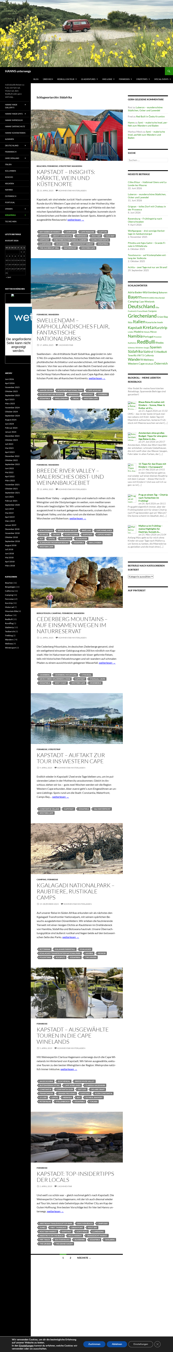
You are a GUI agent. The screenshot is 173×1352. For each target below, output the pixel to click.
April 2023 (10, 452)
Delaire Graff (98, 1089)
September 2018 (12, 541)
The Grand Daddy (64, 1244)
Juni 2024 (9, 423)
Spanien (156, 347)
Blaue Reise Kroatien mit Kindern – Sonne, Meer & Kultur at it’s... (152, 405)
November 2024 (12, 407)
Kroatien (9, 183)
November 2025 (12, 387)
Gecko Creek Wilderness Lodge (55, 679)
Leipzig (54, 1097)
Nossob (102, 953)
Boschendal (64, 1081)
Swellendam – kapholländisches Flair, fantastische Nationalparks (73, 329)
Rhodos (159, 342)
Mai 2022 (9, 472)
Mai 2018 (9, 557)
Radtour (9, 615)
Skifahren (139, 347)
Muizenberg (62, 244)
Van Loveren (95, 543)
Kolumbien (10, 171)
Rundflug (9, 623)
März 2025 (10, 403)
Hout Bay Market (48, 1231)
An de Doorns (46, 1081)
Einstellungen (26, 1345)
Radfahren (132, 343)
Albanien (9, 139)
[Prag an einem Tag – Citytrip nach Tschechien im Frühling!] (132, 497)
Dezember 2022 (12, 456)
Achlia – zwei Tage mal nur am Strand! (147, 267)
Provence (158, 337)
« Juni (8, 277)
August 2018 (10, 545)
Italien (139, 321)
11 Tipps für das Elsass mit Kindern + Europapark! (152, 465)
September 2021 (12, 492)
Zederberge (95, 683)
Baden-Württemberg (146, 292)
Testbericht (10, 631)
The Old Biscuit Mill (49, 248)
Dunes (43, 1227)
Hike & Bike (107, 79)
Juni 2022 (9, 468)
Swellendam (61, 398)
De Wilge (44, 534)
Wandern (76, 166)
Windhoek (149, 364)
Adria (131, 292)
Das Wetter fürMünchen (19, 300)
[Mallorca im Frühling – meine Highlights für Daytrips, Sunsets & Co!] (132, 528)
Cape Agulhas (94, 390)
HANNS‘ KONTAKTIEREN (15, 133)
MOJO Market (75, 1235)
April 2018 (10, 561)
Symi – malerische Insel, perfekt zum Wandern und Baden (148, 124)
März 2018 (10, 565)
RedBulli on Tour (65, 79)
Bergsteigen (44, 613)
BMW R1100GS (148, 298)
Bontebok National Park (70, 390)
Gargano (152, 311)
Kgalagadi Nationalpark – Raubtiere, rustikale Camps (76, 891)
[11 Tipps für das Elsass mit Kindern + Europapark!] (132, 467)
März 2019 (10, 521)
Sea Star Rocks (62, 1240)
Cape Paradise (87, 232)
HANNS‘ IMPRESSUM (14, 120)
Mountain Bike (11, 611)
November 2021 (12, 484)
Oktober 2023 (11, 440)
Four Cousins (71, 534)
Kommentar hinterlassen (72, 190)
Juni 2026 (9, 379)
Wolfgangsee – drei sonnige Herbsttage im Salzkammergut (146, 232)
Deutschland (141, 306)
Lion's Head (82, 1231)
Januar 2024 (10, 432)
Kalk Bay (110, 236)
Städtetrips (141, 79)
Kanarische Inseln (154, 322)
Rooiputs (60, 957)
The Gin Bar (45, 1244)
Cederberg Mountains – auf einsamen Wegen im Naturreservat (72, 625)
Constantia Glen (64, 1089)
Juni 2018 (9, 553)
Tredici (75, 398)
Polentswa (45, 957)
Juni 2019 (9, 509)
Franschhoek (46, 1093)
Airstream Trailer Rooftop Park (56, 1223)
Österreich (161, 363)
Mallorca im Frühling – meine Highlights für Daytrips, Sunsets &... (151, 528)
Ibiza (130, 322)
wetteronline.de (22, 362)
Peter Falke (45, 1101)
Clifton (103, 232)
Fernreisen (124, 79)
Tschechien (10, 221)
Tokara (93, 1101)
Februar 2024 (11, 428)
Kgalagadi (85, 949)
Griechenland (142, 316)
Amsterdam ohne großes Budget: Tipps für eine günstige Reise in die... (153, 435)
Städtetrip (65, 166)
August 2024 (10, 419)
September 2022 (12, 464)
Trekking (9, 635)
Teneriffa (132, 355)
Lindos (130, 332)
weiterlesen (75, 219)
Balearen (163, 292)
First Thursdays (58, 1227)
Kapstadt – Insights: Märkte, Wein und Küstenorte (66, 177)
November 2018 (12, 533)
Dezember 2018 (12, 529)
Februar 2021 (11, 500)
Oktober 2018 (11, 537)
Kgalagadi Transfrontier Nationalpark (60, 953)
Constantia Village (49, 809)
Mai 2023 (9, 448)
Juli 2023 (9, 444)
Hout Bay (96, 236)
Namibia (89, 953)
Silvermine (79, 1240)
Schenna (131, 347)
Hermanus (82, 236)
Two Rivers (90, 957)
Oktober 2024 (11, 411)
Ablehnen (117, 1344)
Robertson (65, 538)
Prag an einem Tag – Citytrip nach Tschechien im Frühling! (153, 497)
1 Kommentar (65, 345)
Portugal (148, 336)
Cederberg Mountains (66, 675)
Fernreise (52, 166)
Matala (147, 332)
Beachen (41, 166)
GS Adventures (88, 79)
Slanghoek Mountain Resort (54, 543)
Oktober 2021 (11, 488)
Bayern (135, 296)
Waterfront (70, 248)
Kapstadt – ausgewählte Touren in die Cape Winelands (73, 1035)
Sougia (146, 347)
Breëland (86, 530)
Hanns (131, 122)
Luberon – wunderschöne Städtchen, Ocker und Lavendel (145, 109)
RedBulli (146, 342)
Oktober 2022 (11, 460)
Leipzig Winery (104, 534)
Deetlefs (82, 1089)
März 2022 (10, 480)
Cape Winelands (104, 530)
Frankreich (132, 311)
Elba (157, 307)
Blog (36, 79)
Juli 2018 (9, 549)
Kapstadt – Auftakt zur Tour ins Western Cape (71, 758)
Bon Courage (46, 530)
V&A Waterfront (102, 809)
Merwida (67, 1097)
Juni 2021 (9, 496)
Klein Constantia (100, 240)
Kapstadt (44, 240)
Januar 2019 (10, 525)
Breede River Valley (67, 530)
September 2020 (12, 505)
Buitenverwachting (50, 1085)
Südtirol (148, 351)
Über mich (48, 79)
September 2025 (12, 395)
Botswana (45, 949)
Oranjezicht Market (82, 244)
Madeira (138, 331)
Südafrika (103, 244)
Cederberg (45, 675)
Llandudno (45, 244)
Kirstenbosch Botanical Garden (70, 240)
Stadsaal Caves (97, 679)
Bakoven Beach (85, 1223)
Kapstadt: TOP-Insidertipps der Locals (75, 1176)
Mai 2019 (9, 513)
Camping (56, 613)
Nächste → (84, 1257)
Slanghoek (81, 538)
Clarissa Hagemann (95, 1085)
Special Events (161, 79)
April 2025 (10, 399)
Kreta (148, 327)
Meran (153, 331)
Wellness (148, 359)
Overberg (103, 394)
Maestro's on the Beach (52, 1235)
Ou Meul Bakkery (94, 1097)
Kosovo (9, 177)
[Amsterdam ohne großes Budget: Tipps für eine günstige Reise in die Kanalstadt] (132, 436)
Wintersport (10, 647)
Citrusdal (86, 675)
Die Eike (56, 534)
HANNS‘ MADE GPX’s (14, 114)
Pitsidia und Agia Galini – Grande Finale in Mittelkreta (147, 244)
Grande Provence (67, 1093)
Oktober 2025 (11, 391)
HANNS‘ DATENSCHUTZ (15, 126)
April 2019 (10, 517)
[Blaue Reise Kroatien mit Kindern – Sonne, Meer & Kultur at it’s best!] (132, 405)
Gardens (44, 236)
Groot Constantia (62, 236)
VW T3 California (145, 355)
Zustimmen (94, 1344)
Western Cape (88, 248)
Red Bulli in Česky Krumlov (150, 116)
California (9, 591)
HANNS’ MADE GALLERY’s (11, 106)
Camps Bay (70, 232)
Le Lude (43, 1097)
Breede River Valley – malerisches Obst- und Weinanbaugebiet (70, 476)
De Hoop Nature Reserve (52, 394)
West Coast (61, 683)
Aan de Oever (46, 390)
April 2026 (10, 383)
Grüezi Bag (162, 316)
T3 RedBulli (160, 351)
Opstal (51, 538)
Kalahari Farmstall (65, 949)
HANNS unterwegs (18, 71)
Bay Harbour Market (50, 232)
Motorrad (9, 607)
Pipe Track (45, 1240)
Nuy (41, 538)
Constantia (45, 1089)
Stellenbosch (63, 1101)
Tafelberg (110, 1240)
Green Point (77, 1227)
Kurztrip (160, 328)
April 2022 (10, 476)
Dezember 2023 (12, 436)
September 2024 (12, 415)
